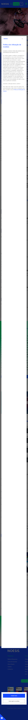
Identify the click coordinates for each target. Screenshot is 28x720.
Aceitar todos (14, 695)
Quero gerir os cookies (14, 701)
